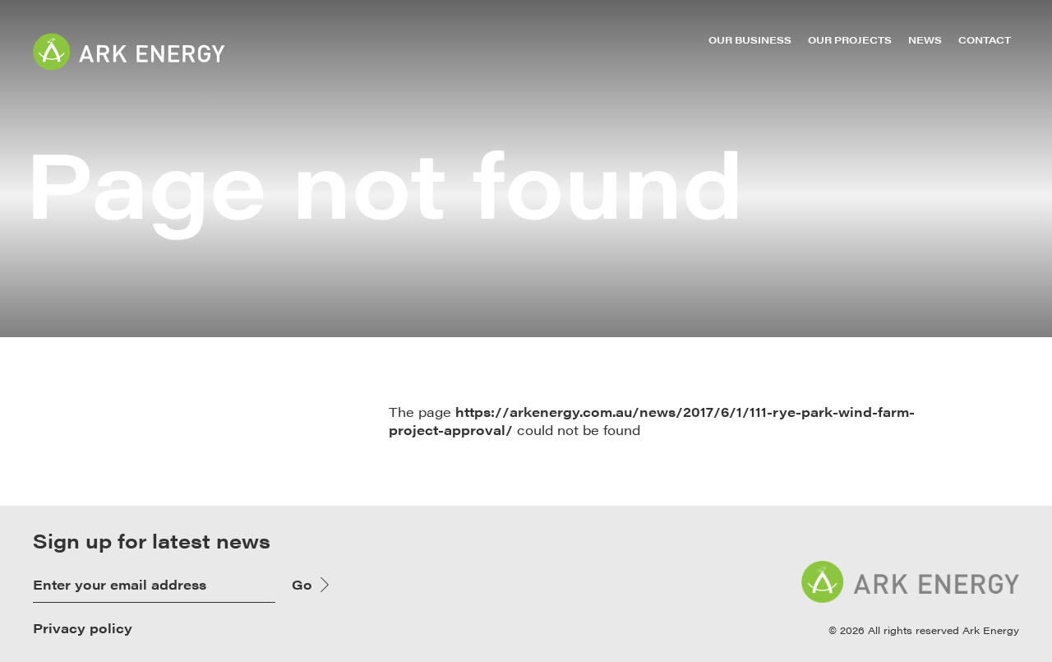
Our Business (749, 40)
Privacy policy (82, 628)
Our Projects (850, 40)
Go (302, 584)
